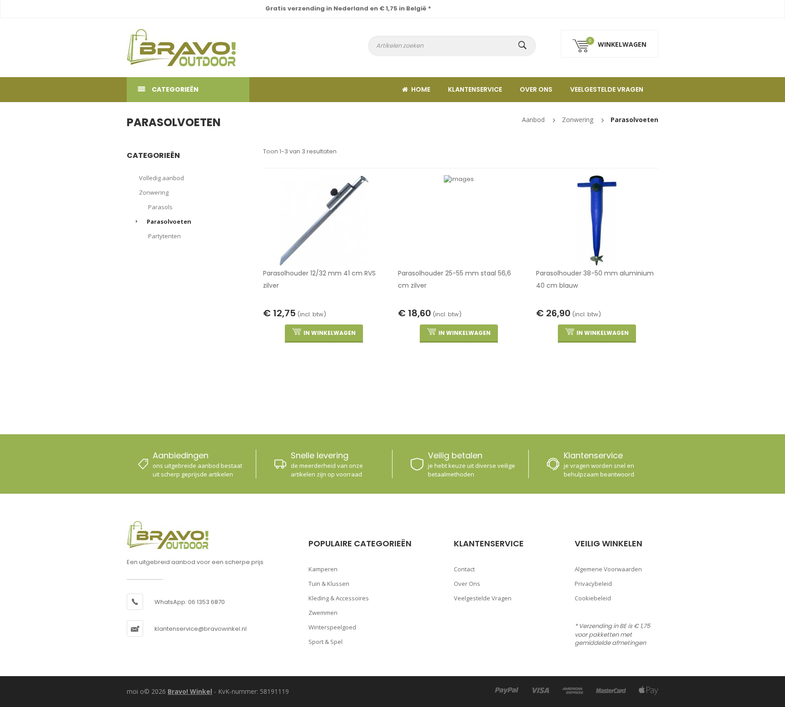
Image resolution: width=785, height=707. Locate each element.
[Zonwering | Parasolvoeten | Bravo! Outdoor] (168, 47)
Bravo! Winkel (190, 691)
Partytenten (164, 236)
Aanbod (533, 119)
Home (420, 89)
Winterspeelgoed (332, 627)
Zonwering (577, 119)
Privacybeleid (593, 583)
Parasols (160, 207)
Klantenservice (475, 89)
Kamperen (323, 569)
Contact (464, 569)
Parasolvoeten (634, 119)
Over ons (536, 89)
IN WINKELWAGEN (329, 333)
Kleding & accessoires (338, 598)
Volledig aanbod (161, 178)
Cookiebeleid (593, 598)
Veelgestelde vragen (606, 89)
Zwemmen (323, 613)
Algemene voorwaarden (608, 569)
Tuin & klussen (328, 583)
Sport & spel (325, 642)
